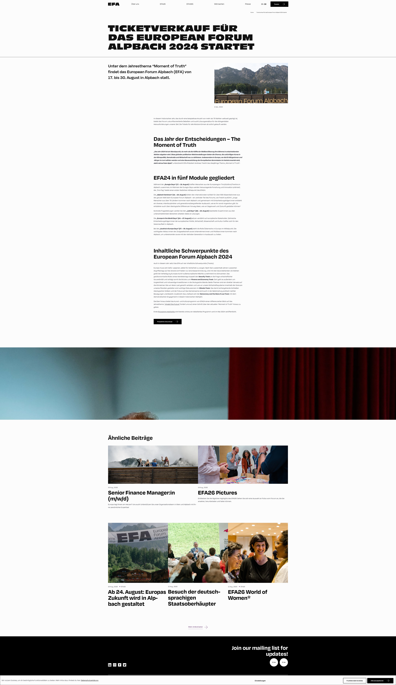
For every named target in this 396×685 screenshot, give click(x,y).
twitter (124, 665)
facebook (119, 665)
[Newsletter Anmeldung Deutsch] (283, 662)
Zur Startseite (114, 4)
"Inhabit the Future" (172, 304)
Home (252, 12)
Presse (248, 4)
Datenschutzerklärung (89, 680)
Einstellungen (260, 681)
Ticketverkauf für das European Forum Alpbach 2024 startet (271, 12)
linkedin (109, 665)
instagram (114, 665)
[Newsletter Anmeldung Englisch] (274, 662)
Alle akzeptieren (377, 681)
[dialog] (198, 680)
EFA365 (190, 4)
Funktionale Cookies (355, 681)
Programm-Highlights (166, 312)
